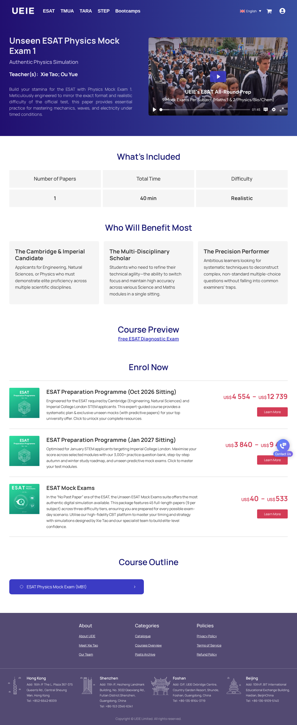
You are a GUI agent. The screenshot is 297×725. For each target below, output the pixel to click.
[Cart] (269, 11)
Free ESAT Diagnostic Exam (148, 339)
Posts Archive (145, 654)
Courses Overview (148, 645)
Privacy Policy (207, 636)
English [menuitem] (251, 11)
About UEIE (87, 636)
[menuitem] (250, 11)
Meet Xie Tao (88, 645)
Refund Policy (207, 654)
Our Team (86, 654)
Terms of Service (209, 645)
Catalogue (143, 636)
